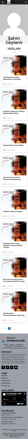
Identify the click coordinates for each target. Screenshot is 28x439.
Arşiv (4, 84)
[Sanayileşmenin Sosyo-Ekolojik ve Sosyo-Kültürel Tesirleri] (14, 231)
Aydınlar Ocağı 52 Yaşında (12, 211)
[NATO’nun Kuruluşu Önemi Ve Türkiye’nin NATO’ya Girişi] (14, 267)
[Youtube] (16, 367)
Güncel (3, 414)
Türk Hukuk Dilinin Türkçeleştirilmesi (12, 417)
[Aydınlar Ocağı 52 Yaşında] (14, 199)
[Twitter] (11, 367)
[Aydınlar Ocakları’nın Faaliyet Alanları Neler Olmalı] (14, 99)
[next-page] (15, 328)
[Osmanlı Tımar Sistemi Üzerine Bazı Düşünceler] (14, 165)
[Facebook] (3, 367)
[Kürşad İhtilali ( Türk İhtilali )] (14, 133)
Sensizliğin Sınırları (7, 421)
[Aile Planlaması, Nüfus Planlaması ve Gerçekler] (14, 65)
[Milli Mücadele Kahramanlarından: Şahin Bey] (14, 301)
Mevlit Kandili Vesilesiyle (9, 413)
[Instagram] (7, 367)
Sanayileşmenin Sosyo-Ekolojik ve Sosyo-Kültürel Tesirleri (12, 245)
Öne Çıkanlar (5, 419)
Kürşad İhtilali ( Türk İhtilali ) (13, 145)
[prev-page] (3, 328)
